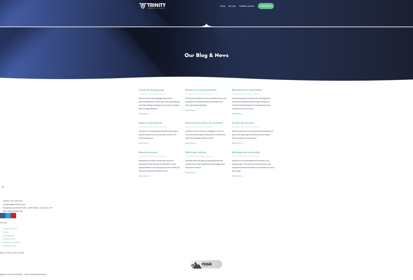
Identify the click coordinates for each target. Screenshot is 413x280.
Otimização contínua (195, 152)
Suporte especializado (150, 122)
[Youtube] (13, 215)
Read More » (144, 113)
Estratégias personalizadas (246, 152)
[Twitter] (8, 215)
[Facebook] (2, 215)
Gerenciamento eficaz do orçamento (204, 122)
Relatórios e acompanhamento (201, 89)
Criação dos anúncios (243, 122)
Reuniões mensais (148, 152)
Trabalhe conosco (246, 6)
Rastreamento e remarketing (247, 89)
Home (222, 6)
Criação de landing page (151, 89)
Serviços (232, 6)
